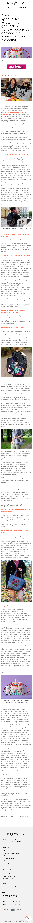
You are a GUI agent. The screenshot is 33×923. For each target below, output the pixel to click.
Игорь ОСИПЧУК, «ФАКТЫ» (9, 103)
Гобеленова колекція (10, 851)
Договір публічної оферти (11, 886)
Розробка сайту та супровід (12, 921)
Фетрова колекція (9, 861)
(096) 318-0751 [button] (24, 7)
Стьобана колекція (9, 856)
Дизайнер (7, 873)
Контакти (6, 883)
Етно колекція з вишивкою (11, 853)
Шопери (6, 863)
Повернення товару (9, 878)
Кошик (6, 881)
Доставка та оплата (9, 876)
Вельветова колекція (9, 858)
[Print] (3, 61)
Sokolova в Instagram (11, 902)
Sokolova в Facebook (11, 904)
